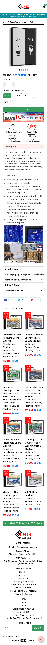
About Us (23, 572)
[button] (23, 146)
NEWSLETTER (24, 623)
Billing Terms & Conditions (23, 590)
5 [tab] (27, 70)
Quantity (7, 79)
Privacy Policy (23, 578)
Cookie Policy (23, 611)
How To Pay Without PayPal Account (23, 618)
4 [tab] (25, 70)
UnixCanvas (14, 636)
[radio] (7, 95)
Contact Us (23, 575)
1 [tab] (19, 70)
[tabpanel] (23, 47)
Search (23, 602)
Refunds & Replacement (23, 584)
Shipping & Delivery (23, 581)
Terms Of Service (23, 594)
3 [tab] (23, 70)
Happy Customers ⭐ (23, 615)
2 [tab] (21, 70)
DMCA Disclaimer (23, 587)
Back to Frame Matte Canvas (25, 523)
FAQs (23, 605)
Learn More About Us (23, 608)
